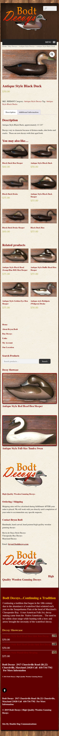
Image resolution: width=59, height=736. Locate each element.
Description (10, 112)
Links (4, 338)
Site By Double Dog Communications (19, 723)
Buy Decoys (12, 46)
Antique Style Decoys (27, 46)
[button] (48, 42)
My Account (7, 342)
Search (45, 361)
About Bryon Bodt (10, 329)
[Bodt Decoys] (25, 29)
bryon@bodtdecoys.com (18, 544)
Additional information (28, 112)
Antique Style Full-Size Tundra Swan (22, 448)
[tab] (10, 112)
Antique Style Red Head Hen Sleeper (22, 406)
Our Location (8, 347)
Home (4, 46)
